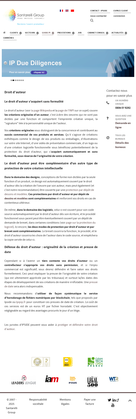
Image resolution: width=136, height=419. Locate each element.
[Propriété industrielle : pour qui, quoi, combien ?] (5, 32)
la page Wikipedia (41, 110)
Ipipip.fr (21, 302)
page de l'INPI (65, 110)
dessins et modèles (16, 198)
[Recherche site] (92, 20)
